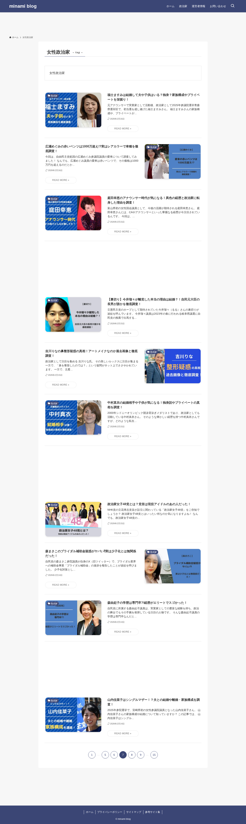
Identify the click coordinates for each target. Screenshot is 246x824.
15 (154, 754)
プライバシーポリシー (109, 812)
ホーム (89, 812)
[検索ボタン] (232, 6)
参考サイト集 (152, 812)
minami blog (23, 6)
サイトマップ (133, 812)
